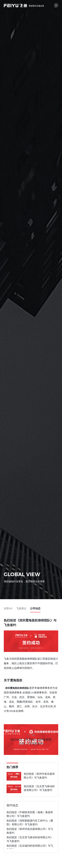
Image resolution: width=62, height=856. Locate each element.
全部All (8, 608)
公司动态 (35, 608)
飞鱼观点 (21, 608)
